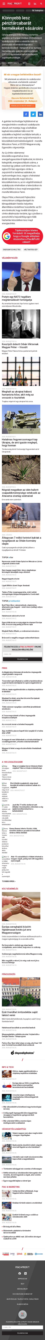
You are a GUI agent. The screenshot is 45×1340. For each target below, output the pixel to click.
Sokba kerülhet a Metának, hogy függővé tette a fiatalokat (25, 1192)
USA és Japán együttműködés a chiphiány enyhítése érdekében (22, 691)
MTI (25, 63)
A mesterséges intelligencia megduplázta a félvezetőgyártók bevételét (25, 1097)
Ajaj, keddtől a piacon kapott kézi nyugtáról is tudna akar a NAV (22, 732)
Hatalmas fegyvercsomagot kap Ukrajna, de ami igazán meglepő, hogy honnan (20, 442)
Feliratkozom (22, 659)
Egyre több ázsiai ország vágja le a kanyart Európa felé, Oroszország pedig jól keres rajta (22, 624)
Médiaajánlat (22, 1289)
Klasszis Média (22, 1304)
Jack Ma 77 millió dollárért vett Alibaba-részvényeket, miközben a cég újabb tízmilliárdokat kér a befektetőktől (27, 808)
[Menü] (4, 3)
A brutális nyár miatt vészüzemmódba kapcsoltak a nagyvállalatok (27, 1158)
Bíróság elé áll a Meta (12, 1227)
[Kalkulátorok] (29, 3)
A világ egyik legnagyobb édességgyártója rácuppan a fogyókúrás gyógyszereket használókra (20, 1115)
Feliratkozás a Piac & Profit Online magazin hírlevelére (22, 1323)
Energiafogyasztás (12, 250)
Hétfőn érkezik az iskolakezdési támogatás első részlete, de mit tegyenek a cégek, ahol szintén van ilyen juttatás (22, 1175)
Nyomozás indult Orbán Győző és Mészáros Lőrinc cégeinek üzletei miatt (22, 563)
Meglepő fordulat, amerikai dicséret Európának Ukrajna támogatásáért (21, 699)
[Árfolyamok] (35, 4)
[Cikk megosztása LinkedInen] (40, 114)
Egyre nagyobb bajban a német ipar (17, 1181)
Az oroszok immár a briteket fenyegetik (18, 724)
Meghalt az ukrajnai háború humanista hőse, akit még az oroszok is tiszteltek (18, 394)
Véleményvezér (10, 258)
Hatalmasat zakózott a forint (13, 616)
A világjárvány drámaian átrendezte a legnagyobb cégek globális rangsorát (21, 673)
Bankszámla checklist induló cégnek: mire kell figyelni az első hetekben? (27, 1146)
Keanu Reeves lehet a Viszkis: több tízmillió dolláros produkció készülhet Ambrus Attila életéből (24, 831)
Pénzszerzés (8, 974)
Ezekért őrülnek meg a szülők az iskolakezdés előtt (25, 1216)
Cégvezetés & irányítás (14, 1129)
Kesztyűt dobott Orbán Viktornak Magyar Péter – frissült (20, 346)
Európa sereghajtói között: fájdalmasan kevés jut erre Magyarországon (16, 929)
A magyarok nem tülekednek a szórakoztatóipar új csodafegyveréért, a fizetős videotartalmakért (22, 741)
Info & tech (8, 1067)
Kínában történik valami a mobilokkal (27, 1203)
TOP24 (7, 557)
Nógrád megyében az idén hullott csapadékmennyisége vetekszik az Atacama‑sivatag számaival (21, 492)
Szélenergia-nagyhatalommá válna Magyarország (22, 954)
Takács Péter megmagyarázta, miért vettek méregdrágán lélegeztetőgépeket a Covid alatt (20, 593)
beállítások (34, 1299)
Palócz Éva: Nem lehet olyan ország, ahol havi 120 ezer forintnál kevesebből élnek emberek (22, 1044)
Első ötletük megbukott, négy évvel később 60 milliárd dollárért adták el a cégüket (25, 785)
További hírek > (8, 881)
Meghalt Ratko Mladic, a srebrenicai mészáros (21, 631)
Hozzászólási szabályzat (22, 1294)
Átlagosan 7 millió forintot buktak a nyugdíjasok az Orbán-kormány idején (21, 540)
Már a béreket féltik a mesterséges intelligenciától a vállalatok (17, 1122)
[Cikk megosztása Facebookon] (26, 114)
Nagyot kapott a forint (11, 579)
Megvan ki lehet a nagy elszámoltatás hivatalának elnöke (21, 749)
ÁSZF (22, 1284)
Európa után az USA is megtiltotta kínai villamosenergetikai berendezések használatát (25, 1085)
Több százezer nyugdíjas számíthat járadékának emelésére (21, 708)
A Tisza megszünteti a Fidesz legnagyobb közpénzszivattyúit (18, 717)
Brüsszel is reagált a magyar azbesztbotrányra (21, 638)
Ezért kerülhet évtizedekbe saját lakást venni (20, 1014)
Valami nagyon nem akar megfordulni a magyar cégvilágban (27, 1134)
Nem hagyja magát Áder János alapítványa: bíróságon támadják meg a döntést (19, 571)
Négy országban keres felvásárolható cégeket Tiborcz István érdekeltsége (27, 767)
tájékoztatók (22, 1299)
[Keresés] (41, 3)
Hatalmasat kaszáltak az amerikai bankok (19, 1028)
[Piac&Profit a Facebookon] (19, 1273)
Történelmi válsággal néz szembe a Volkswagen (22, 1169)
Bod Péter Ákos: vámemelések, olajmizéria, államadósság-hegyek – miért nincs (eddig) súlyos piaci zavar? (22, 607)
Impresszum (22, 1279)
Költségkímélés (10, 889)
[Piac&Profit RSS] (25, 1273)
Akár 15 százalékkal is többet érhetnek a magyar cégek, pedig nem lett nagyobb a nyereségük (27, 859)
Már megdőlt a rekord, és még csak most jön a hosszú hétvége (20, 962)
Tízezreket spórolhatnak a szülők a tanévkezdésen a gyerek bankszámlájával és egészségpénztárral (22, 682)
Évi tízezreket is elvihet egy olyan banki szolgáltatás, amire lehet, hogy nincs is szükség (21, 946)
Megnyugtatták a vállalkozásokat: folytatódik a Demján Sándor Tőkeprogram (20, 1035)
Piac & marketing (11, 1187)
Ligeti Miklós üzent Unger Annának (16, 585)
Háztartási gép (31, 250)
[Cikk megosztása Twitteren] (33, 114)
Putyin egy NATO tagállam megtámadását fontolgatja (17, 298)
